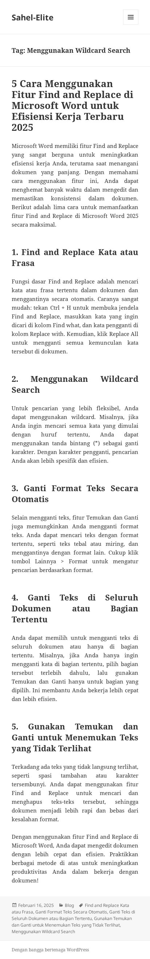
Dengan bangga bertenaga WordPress (50, 950)
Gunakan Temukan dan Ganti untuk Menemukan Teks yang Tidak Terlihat (72, 921)
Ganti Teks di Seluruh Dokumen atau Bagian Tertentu (73, 915)
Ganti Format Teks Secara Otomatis (71, 912)
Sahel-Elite (33, 17)
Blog (69, 905)
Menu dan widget (130, 24)
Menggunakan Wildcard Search (43, 931)
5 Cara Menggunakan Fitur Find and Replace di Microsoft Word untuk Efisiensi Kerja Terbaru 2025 (72, 105)
